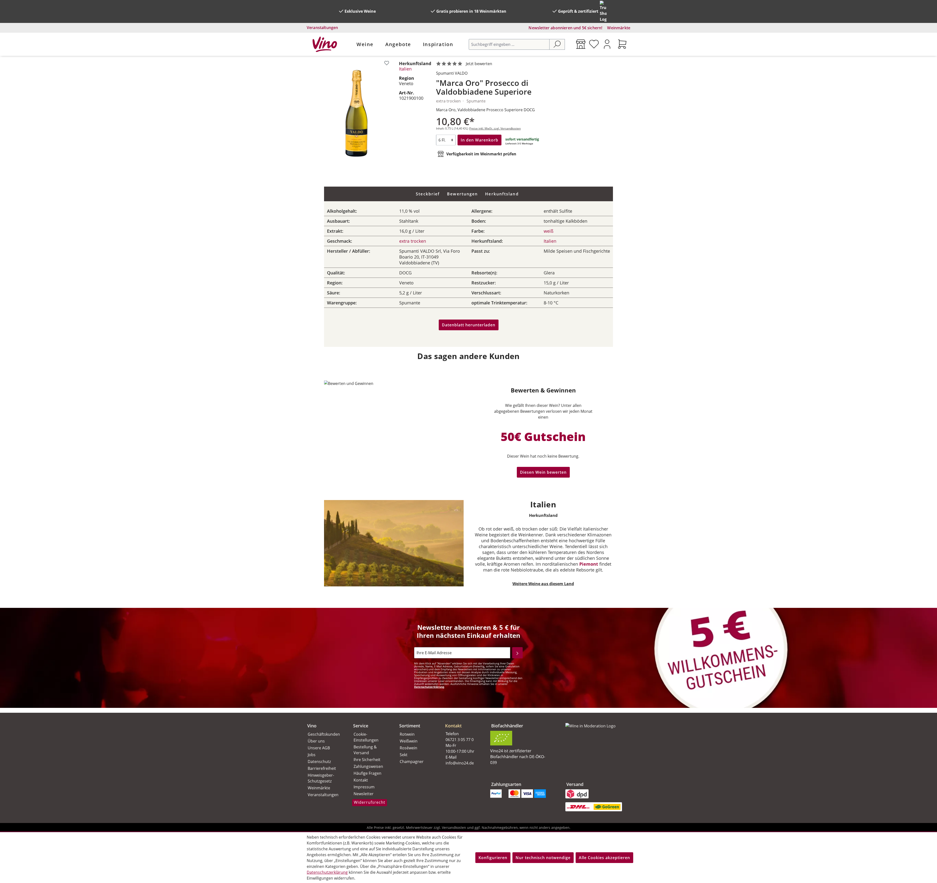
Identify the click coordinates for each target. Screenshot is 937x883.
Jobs (312, 754)
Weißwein (409, 741)
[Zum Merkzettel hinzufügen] (386, 63)
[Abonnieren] (517, 652)
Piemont (588, 564)
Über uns (316, 741)
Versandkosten (454, 827)
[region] (356, 113)
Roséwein (408, 748)
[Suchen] (557, 44)
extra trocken (412, 241)
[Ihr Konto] (607, 44)
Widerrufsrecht (369, 802)
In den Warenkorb (479, 140)
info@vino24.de (460, 763)
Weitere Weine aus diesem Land (543, 583)
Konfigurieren (493, 857)
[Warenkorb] (622, 44)
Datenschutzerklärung (429, 687)
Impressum (364, 787)
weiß (548, 231)
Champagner (412, 761)
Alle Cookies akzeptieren (604, 857)
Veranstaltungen (322, 27)
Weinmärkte (618, 27)
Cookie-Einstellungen (366, 737)
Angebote (398, 44)
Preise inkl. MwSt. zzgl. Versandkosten (495, 128)
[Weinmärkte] (581, 44)
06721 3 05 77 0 (460, 739)
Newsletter (364, 793)
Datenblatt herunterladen (468, 325)
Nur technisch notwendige (543, 857)
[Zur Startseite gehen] (325, 44)
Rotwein (407, 734)
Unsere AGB (319, 748)
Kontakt (361, 780)
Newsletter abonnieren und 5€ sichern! (565, 27)
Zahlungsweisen (368, 766)
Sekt (403, 754)
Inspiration (438, 44)
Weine (365, 44)
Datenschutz (319, 761)
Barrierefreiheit (322, 768)
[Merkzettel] (594, 44)
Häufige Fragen (367, 773)
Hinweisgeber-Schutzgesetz (321, 778)
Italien (405, 69)
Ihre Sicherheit (367, 759)
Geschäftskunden (324, 734)
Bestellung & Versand (365, 749)
